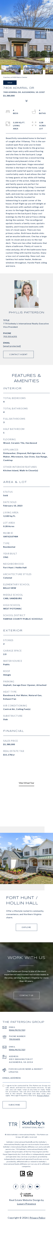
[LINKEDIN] (30, 1186)
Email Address (12, 1078)
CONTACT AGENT (18, 354)
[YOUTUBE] (37, 1186)
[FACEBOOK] (15, 1186)
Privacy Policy (43, 1095)
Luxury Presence (26, 1203)
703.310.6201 (10, 336)
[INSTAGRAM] (22, 1186)
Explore (26, 927)
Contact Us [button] (26, 995)
